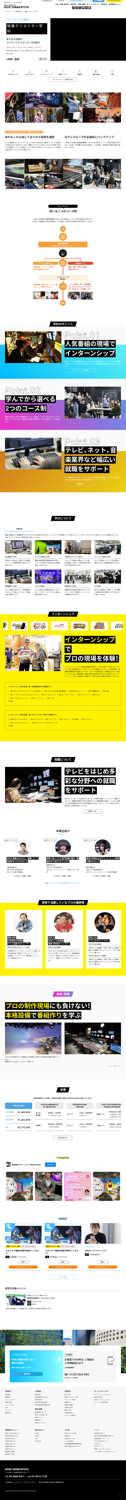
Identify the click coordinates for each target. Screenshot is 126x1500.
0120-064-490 (79, 1374)
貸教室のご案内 (10, 1454)
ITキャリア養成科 (70, 1415)
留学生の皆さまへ (10, 1438)
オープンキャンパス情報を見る (63, 79)
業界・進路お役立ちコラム (72, 1446)
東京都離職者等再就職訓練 (73, 1444)
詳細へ (23, 1262)
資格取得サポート (40, 1412)
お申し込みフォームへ (23, 1267)
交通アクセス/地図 (70, 1433)
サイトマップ (17, 1482)
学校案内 (8, 1394)
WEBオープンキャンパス (101, 1400)
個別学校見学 (98, 1397)
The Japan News (99, 1441)
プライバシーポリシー (30, 1482)
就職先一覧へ (92, 811)
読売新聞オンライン (100, 1438)
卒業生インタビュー (41, 1423)
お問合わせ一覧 (69, 1438)
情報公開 (8, 1413)
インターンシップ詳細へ (80, 370)
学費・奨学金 (38, 1400)
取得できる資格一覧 (41, 1415)
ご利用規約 (8, 1482)
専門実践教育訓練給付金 (42, 1405)
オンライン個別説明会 (101, 1402)
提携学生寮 (8, 1402)
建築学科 (67, 1402)
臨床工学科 (68, 1410)
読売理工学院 (98, 1433)
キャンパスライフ (10, 1400)
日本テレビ (97, 1446)
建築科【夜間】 (69, 1405)
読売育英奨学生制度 (41, 1402)
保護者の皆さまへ (10, 1446)
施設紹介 (8, 1397)
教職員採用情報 (10, 1451)
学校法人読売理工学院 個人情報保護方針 (51, 1482)
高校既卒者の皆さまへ (12, 1436)
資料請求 (27, 1374)
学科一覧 (67, 1394)
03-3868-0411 (17, 1476)
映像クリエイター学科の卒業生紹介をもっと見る (62, 883)
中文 (36, 1438)
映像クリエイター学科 (71, 1397)
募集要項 (37, 1394)
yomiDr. (96, 1444)
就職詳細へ (80, 484)
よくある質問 (69, 1441)
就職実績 (37, 1420)
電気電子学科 (69, 1407)
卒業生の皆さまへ (10, 1444)
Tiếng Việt (38, 1441)
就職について (39, 1417)
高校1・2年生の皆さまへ (12, 1433)
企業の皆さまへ (10, 1449)
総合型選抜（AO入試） (41, 1397)
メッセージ (8, 1410)
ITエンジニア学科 (70, 1400)
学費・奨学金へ (63, 1138)
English (37, 1436)
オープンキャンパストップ (102, 1394)
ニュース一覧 (9, 1405)
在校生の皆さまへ (10, 1441)
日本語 (37, 1433)
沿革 (6, 1407)
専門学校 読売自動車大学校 (102, 1436)
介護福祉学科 (69, 1413)
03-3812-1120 (39, 1476)
